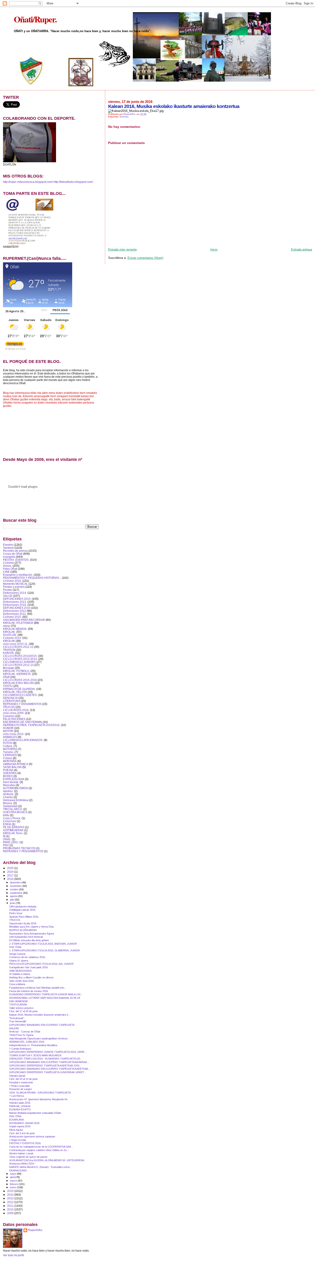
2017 (10, 875)
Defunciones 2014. (15, 592)
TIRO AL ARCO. (13, 809)
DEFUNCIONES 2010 (16, 607)
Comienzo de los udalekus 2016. (27, 957)
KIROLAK (9, 640)
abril (12, 1177)
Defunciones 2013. (15, 601)
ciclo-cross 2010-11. (15, 643)
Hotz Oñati (15, 947)
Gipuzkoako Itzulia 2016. (23, 923)
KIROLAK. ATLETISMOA (18, 622)
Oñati (6, 676)
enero (13, 1187)
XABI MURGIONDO (20, 970)
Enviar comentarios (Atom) (145, 258)
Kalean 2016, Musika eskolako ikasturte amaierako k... (39, 1014)
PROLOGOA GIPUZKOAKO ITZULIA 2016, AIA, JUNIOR (41, 963)
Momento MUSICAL (15, 583)
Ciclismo (8, 562)
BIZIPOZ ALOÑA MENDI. (23, 930)
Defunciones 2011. (15, 613)
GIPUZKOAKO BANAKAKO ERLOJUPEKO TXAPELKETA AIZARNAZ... (49, 1062)
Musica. (8, 803)
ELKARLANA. (16, 1119)
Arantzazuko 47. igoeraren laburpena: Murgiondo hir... (39, 1099)
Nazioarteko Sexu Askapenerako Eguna (31, 933)
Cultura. (8, 745)
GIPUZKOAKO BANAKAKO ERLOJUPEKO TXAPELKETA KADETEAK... (49, 1068)
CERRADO (10, 755)
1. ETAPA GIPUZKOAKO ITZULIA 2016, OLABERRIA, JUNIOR (44, 950)
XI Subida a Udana (19, 974)
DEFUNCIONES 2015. (17, 598)
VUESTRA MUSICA (15, 812)
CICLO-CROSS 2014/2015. (20, 655)
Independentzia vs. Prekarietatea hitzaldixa (33, 1045)
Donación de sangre (20, 1089)
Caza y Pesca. (12, 818)
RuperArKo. (35, 1230)
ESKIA (7, 824)
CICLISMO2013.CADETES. (20, 694)
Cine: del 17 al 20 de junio (23, 1011)
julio (12, 899)
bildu (6, 815)
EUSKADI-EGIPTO (20, 1109)
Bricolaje (8, 667)
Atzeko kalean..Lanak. (21, 1153)
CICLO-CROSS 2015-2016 (20, 679)
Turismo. (8, 751)
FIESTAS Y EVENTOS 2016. (25, 1143)
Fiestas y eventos (14, 586)
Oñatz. (7, 839)
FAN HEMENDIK (18, 1001)
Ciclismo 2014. (12, 637)
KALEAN (14, 1028)
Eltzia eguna (16, 1129)
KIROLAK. (9, 631)
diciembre (15, 882)
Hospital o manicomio (21, 1082)
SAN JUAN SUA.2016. (21, 981)
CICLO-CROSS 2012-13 (18, 664)
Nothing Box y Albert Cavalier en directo (31, 977)
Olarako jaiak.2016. (20, 1102)
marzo (14, 1180)
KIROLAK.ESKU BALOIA (18, 682)
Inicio (213, 249)
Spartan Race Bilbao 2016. (24, 916)
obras (6, 625)
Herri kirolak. (11, 782)
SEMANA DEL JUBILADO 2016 (26, 1041)
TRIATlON (9, 649)
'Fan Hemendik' (18, 1021)
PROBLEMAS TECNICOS (19, 848)
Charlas (8, 797)
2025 (10, 868)
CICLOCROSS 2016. (16, 709)
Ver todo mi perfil (13, 1255)
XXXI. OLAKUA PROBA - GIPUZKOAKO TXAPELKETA (40, 1092)
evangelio (9, 556)
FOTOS (7, 742)
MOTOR (8, 730)
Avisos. (7, 565)
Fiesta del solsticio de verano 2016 (28, 991)
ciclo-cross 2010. (13, 733)
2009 (10, 1213)
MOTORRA (10, 748)
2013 (10, 1198)
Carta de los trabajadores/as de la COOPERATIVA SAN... (41, 1146)
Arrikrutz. (8, 794)
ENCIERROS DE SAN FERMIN (22, 721)
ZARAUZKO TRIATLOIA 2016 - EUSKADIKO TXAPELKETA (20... (45, 1058)
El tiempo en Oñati (15, 348)
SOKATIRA (10, 773)
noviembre (16, 886)
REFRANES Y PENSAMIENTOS (23, 851)
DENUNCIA (10, 697)
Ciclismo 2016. (12, 580)
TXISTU (8, 685)
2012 (10, 1202)
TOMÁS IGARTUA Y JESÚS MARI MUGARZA (35, 1055)
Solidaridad (10, 806)
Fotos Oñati (10, 568)
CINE (6, 571)
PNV (6, 845)
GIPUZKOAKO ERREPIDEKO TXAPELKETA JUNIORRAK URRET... (47, 1072)
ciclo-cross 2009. (13, 712)
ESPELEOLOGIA (13, 779)
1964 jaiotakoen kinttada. (23, 906)
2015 (10, 1190)
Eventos (124, 116)
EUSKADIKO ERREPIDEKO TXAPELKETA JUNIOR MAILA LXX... (46, 994)
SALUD (7, 595)
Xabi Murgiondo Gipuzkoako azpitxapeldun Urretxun (38, 1038)
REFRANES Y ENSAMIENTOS (22, 703)
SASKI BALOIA (12, 767)
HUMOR (8, 727)
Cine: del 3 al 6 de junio (22, 1133)
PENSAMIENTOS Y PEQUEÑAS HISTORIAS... (32, 577)
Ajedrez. (8, 791)
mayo (13, 1173)
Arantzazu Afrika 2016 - (22, 1163)
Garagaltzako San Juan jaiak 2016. (28, 967)
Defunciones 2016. (15, 604)
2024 (10, 871)
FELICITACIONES (14, 718)
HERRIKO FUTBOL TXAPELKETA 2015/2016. (31, 724)
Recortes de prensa (15, 550)
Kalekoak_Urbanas (20, 1106)
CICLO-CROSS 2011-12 (18, 646)
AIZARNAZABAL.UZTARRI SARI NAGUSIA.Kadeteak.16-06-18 (44, 997)
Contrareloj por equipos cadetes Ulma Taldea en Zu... (39, 1150)
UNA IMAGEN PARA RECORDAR (24, 619)
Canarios (9, 715)
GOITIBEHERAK (13, 830)
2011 (10, 1205)
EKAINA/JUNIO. (18, 1170)
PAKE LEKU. (11, 842)
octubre (14, 889)
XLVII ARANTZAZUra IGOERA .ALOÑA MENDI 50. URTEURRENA (46, 1160)
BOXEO (8, 776)
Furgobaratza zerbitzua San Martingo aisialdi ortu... (37, 987)
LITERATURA (11, 700)
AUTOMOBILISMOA (15, 788)
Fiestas (7, 589)
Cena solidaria (17, 984)
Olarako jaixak (17, 1075)
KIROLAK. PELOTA (15, 691)
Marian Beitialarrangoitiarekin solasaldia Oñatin (35, 1113)
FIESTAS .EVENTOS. (16, 559)
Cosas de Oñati (12, 553)
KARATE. (9, 652)
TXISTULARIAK (18, 1004)
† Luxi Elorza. (16, 1095)
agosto (14, 896)
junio (13, 903)
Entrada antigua (301, 249)
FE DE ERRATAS (13, 827)
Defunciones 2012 (14, 610)
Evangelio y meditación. (18, 574)
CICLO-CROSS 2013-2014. (20, 658)
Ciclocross (9, 821)
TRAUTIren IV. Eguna (21, 1035)
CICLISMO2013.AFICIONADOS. (23, 739)
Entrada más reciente (122, 249)
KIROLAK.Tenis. (13, 833)
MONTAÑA (10, 761)
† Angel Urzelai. (18, 1140)
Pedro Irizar (15, 913)
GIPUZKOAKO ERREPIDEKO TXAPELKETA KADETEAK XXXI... (45, 1065)
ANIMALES (10, 736)
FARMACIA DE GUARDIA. (19, 688)
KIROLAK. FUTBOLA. (16, 670)
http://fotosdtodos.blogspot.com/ (73, 182)
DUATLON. (10, 634)
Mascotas (9, 785)
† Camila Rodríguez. (20, 1048)
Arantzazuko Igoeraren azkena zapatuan (32, 1136)
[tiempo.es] (14, 345)
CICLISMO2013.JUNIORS (19, 661)
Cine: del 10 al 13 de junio (23, 1079)
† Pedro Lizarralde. (19, 1085)
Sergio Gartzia (17, 954)
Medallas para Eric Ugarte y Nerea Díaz (31, 926)
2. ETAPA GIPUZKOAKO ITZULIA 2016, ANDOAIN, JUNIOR (43, 943)
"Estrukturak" (16, 1018)
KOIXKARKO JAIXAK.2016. (24, 1123)
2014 (10, 1194)
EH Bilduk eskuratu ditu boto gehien (29, 940)
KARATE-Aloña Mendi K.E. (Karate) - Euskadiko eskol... (40, 1167)
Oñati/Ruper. (35, 19)
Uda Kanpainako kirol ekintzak (26, 936)
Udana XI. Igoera (18, 960)
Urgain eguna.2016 (19, 1126)
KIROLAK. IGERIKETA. (17, 673)
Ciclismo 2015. (12, 616)
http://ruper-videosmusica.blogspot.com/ (28, 182)
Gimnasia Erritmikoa (15, 800)
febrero (14, 1184)
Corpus (7, 758)
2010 (10, 1209)
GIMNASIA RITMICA (15, 764)
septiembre (16, 892)
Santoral (8, 547)
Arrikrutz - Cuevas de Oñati (24, 1031)
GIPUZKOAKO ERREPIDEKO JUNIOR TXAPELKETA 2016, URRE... (47, 1052)
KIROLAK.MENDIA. (15, 628)
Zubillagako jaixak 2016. (22, 909)
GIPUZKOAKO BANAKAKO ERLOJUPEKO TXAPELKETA (41, 1024)
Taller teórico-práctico (21, 1008)
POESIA (8, 770)
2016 (10, 878)
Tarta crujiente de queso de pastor (28, 1156)
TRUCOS (9, 706)
